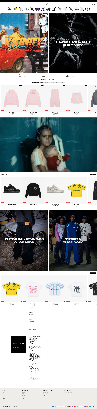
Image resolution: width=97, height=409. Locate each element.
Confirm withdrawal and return (28, 400)
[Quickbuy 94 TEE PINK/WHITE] (43, 301)
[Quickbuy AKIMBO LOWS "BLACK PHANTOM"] (21, 202)
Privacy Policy (46, 393)
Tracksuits (47, 82)
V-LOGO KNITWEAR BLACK (33, 204)
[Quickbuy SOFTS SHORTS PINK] (86, 110)
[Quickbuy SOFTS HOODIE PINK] (21, 110)
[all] (24, 43)
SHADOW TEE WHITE (76, 303)
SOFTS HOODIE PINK (11, 112)
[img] (35, 307)
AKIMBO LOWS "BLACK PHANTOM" (11, 204)
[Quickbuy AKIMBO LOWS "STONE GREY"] (65, 202)
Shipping (24, 393)
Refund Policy (46, 392)
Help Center (24, 395)
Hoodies (57, 82)
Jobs (23, 398)
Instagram (4, 393)
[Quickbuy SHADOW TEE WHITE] (86, 301)
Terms (44, 395)
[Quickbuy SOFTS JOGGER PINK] (65, 110)
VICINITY (6, 406)
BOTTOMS (52, 82)
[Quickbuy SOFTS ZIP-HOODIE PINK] (43, 110)
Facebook (3, 392)
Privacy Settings (46, 396)
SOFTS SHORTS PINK (77, 112)
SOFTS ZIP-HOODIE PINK (33, 112)
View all (93, 174)
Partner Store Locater (68, 392)
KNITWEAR (41, 82)
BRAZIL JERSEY (76, 204)
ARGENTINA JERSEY (55, 303)
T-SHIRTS (62, 82)
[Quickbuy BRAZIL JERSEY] (86, 202)
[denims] (24, 240)
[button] (3, 4)
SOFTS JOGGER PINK (55, 112)
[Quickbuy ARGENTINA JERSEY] (65, 301)
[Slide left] (1, 86)
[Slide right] (96, 86)
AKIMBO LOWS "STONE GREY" (55, 204)
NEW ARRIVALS (35, 82)
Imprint (23, 392)
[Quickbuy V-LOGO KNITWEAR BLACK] (43, 202)
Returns (23, 396)
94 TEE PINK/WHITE (33, 303)
